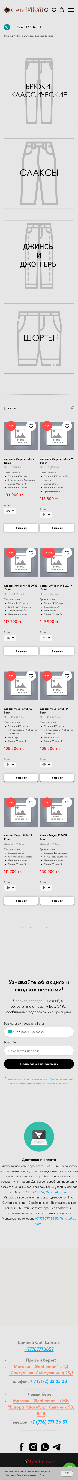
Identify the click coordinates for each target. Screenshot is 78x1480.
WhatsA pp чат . (58, 1192)
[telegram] (56, 1447)
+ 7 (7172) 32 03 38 (48, 1381)
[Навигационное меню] (71, 10)
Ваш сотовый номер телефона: (24, 1023)
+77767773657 (39, 1349)
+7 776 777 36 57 (32, 1192)
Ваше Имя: (11, 1042)
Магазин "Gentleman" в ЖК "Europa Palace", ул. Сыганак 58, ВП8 (41, 1407)
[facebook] (21, 1447)
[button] (46, 9)
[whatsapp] (45, 1447)
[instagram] (33, 1447)
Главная (8, 35)
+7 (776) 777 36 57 (48, 1422)
